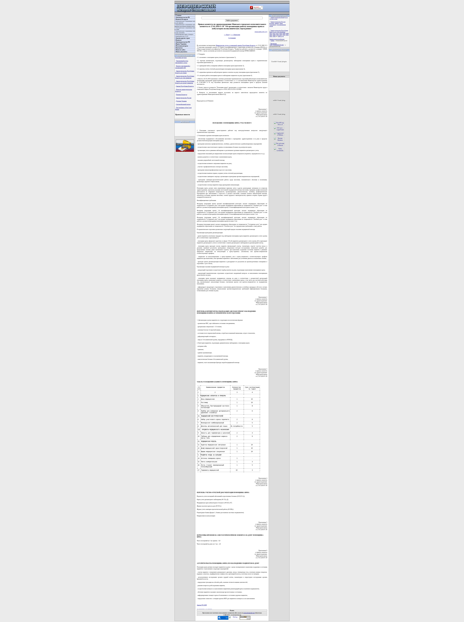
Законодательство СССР (182, 36)
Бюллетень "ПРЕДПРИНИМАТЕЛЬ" (276, 44)
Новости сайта (180, 50)
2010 (280, 33)
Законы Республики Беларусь (185, 86)
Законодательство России (183, 98)
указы (281, 23)
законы (277, 23)
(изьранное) (272, 24)
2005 (277, 35)
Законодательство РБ (183, 17)
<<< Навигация (235, 35)
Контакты (179, 48)
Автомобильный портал (183, 104)
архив (271, 26)
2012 (274, 33)
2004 (280, 35)
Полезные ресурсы (182, 46)
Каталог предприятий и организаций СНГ (182, 67)
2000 (274, 36)
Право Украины (181, 44)
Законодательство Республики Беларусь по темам (184, 72)
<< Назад (227, 35)
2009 (284, 33)
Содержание (232, 38)
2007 (270, 35)
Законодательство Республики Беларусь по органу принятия (184, 82)
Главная (178, 15)
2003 (284, 35)
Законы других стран (183, 38)
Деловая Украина (181, 101)
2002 (287, 35)
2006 (274, 35)
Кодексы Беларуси (182, 19)
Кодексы (178, 40)
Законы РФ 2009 (202, 605)
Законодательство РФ (183, 42)
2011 (277, 33)
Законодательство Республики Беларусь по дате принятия (184, 77)
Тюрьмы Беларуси (181, 94)
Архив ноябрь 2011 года (261, 31)
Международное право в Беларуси (184, 34)
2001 (270, 36)
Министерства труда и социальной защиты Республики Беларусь (235, 45)
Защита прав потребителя (276, 39)
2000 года (281, 36)
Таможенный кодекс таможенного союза (181, 62)
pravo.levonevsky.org (249, 613)
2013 (270, 33)
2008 (287, 33)
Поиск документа (181, 52)
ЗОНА (272, 40)
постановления (281, 24)
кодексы (271, 23)
